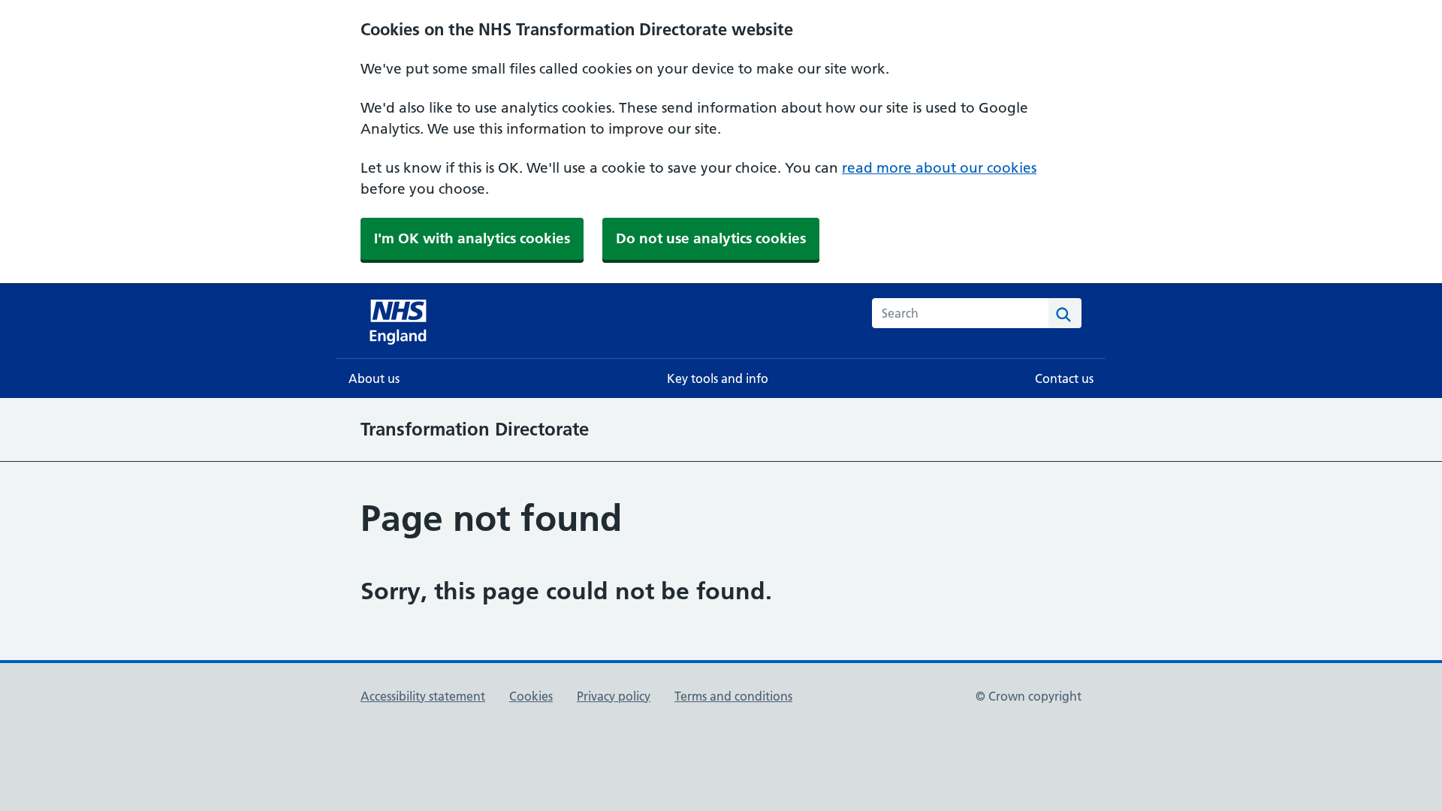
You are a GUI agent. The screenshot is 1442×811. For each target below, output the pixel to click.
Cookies (531, 696)
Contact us (1064, 378)
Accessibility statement (422, 696)
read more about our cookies (939, 167)
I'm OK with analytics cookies (472, 238)
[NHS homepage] (399, 320)
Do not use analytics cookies (711, 238)
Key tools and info (717, 378)
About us (374, 378)
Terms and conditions (733, 696)
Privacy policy (613, 696)
